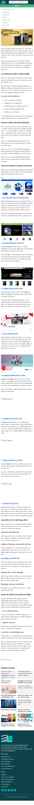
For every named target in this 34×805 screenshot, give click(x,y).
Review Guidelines (6, 782)
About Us (3, 775)
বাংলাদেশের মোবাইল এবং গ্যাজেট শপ (9, 292)
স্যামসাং (6, 149)
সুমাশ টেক (4, 28)
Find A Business (5, 757)
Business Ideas (5, 764)
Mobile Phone (12, 92)
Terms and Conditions (7, 777)
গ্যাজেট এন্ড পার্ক (5, 22)
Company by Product (7, 759)
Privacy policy (5, 784)
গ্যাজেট (22, 206)
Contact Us (4, 786)
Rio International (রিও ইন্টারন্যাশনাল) (13, 243)
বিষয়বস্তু (16, 6)
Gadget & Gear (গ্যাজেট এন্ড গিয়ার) (13, 288)
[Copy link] (21, 660)
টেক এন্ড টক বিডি (5, 25)
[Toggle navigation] (30, 2)
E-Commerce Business (7, 766)
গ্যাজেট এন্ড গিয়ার (5, 15)
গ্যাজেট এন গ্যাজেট (6, 20)
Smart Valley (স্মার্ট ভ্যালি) (10, 334)
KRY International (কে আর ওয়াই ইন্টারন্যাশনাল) (16, 198)
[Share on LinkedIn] (18, 660)
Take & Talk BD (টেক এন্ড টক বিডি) (12, 460)
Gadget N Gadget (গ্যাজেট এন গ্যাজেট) (14, 375)
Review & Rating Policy (7, 779)
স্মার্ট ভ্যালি (4, 17)
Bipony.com (14, 797)
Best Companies (6, 761)
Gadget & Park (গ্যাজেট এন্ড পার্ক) (12, 419)
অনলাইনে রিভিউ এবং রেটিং (7, 558)
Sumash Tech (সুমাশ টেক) (10, 503)
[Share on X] (13, 660)
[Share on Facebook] (15, 660)
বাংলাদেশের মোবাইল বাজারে (7, 61)
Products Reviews (6, 768)
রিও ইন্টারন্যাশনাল (5, 12)
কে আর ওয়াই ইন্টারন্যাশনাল (7, 9)
